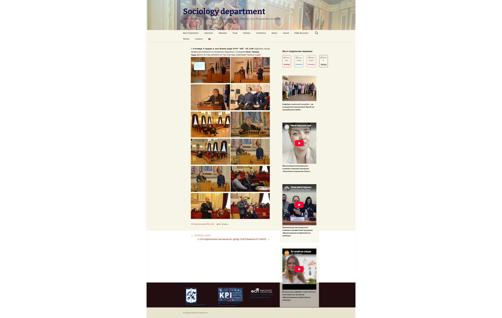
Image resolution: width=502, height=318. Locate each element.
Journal (286, 33)
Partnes (186, 39)
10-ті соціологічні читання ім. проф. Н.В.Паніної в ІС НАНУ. (233, 239)
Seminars (246, 33)
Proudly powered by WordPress (195, 312)
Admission (223, 33)
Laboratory (208, 33)
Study (235, 33)
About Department (190, 33)
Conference (261, 33)
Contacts (199, 39)
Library (274, 33)
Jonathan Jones (201, 235)
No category (223, 224)
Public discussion (301, 33)
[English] (209, 39)
